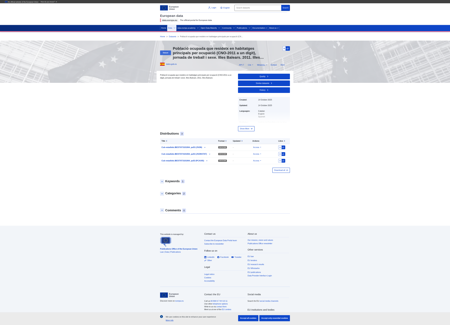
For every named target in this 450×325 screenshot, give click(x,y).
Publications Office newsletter (260, 244)
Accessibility (209, 281)
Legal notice (209, 274)
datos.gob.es (171, 64)
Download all (279, 170)
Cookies (207, 278)
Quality (262, 76)
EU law (251, 256)
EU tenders (252, 260)
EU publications (254, 272)
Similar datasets (262, 83)
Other (209, 260)
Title (163, 141)
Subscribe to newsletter (214, 244)
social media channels (269, 301)
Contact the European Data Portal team (220, 240)
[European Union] (181, 295)
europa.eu (179, 301)
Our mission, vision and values (260, 240)
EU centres (226, 309)
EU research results (256, 264)
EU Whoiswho (254, 268)
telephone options (220, 304)
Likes (280, 141)
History (262, 90)
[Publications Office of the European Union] (180, 241)
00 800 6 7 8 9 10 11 (219, 301)
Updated (236, 141)
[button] (49, 1)
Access (256, 147)
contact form (221, 307)
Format (221, 141)
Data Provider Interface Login (260, 276)
